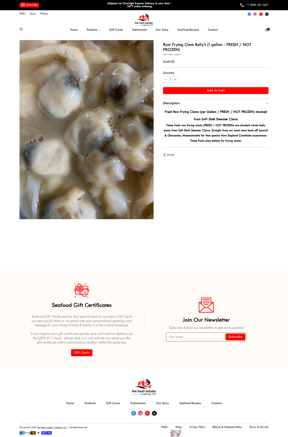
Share (170, 155)
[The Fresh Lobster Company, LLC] (144, 19)
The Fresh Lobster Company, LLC (52, 427)
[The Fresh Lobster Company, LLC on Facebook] (249, 14)
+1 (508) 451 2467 (257, 5)
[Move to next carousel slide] (265, 251)
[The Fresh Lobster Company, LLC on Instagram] (255, 14)
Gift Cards (113, 403)
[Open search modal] (21, 29)
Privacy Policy (197, 427)
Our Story (162, 403)
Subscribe (32, 5)
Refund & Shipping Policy (227, 427)
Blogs (179, 427)
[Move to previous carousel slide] (259, 251)
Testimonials (138, 403)
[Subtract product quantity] (166, 80)
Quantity (168, 73)
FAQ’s (164, 427)
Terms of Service (258, 427)
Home (70, 403)
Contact (217, 403)
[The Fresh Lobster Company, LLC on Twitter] (266, 14)
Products (90, 403)
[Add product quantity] (175, 80)
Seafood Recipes (190, 403)
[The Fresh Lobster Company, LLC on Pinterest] (261, 14)
